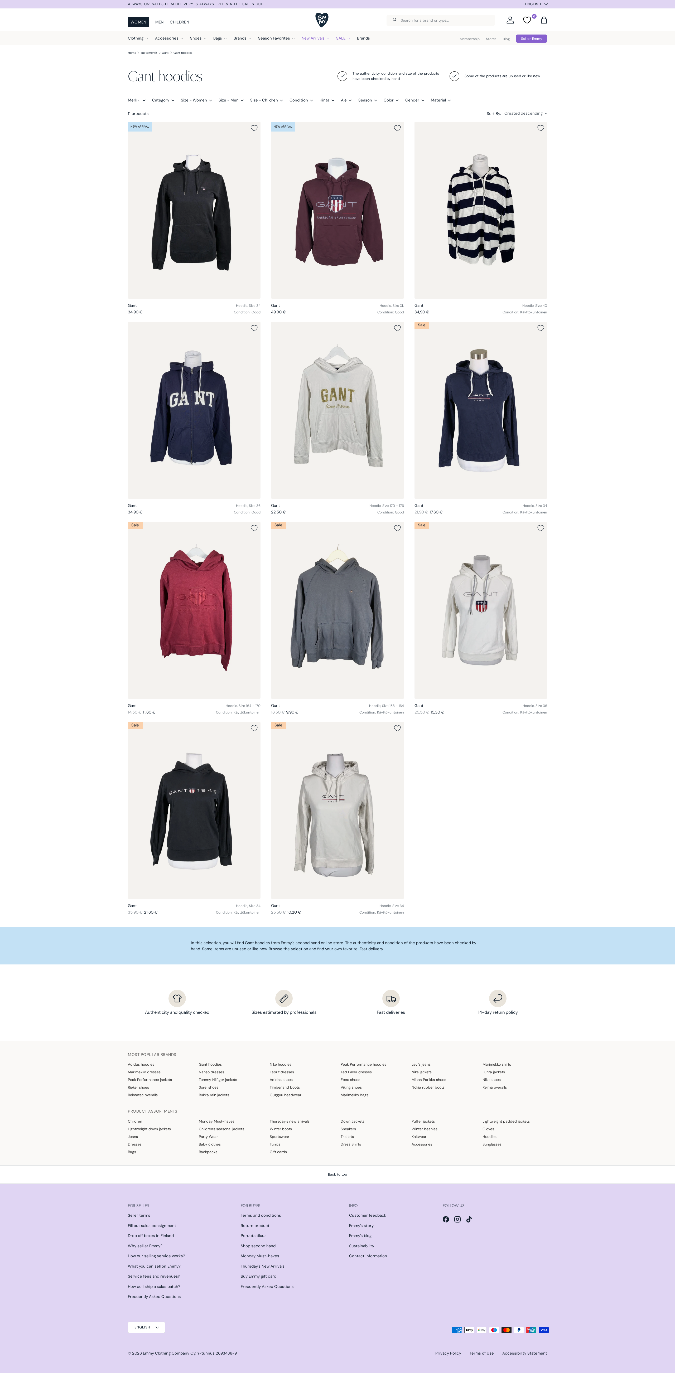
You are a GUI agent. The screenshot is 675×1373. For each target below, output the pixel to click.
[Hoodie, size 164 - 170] (194, 610)
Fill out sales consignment (152, 1225)
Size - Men (229, 100)
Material (438, 100)
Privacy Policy (448, 1353)
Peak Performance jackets (150, 1079)
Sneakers (348, 1129)
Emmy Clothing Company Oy (169, 1353)
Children (179, 22)
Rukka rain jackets (214, 1095)
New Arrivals (313, 38)
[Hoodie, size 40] (480, 210)
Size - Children (264, 100)
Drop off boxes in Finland (151, 1235)
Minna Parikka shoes (429, 1079)
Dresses (135, 1144)
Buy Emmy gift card (258, 1276)
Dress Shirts (351, 1144)
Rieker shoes (138, 1087)
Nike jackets (422, 1072)
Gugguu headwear (285, 1095)
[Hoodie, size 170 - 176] (337, 410)
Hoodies (489, 1136)
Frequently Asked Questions (154, 1296)
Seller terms (139, 1215)
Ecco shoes (350, 1079)
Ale (344, 100)
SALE (340, 38)
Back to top (337, 1174)
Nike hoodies (280, 1064)
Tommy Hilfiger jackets (218, 1079)
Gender (412, 100)
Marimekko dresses (144, 1072)
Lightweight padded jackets (506, 1121)
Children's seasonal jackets (221, 1129)
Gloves (488, 1129)
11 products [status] (138, 113)
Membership (470, 39)
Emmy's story (361, 1225)
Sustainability (361, 1246)
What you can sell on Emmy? (154, 1266)
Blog (506, 39)
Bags (217, 38)
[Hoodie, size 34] (194, 210)
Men (159, 22)
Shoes (196, 38)
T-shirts (347, 1136)
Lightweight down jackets (149, 1129)
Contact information (368, 1256)
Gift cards (278, 1151)
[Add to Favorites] (254, 128)
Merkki (134, 100)
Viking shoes (351, 1087)
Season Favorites (274, 38)
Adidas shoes (281, 1079)
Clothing (135, 38)
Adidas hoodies (141, 1064)
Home (132, 53)
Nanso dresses (211, 1072)
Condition (299, 100)
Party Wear (208, 1136)
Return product (255, 1225)
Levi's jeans (421, 1064)
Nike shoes (492, 1079)
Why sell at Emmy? (145, 1246)
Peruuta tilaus (254, 1235)
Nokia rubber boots (428, 1087)
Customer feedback (367, 1215)
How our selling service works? (156, 1256)
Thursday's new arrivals (290, 1121)
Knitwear (419, 1136)
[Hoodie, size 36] (194, 410)
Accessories (167, 38)
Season (365, 100)
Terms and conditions (261, 1215)
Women (138, 22)
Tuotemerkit (149, 53)
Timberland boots (285, 1087)
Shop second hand (258, 1246)
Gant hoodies (182, 53)
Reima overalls (495, 1087)
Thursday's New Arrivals (263, 1266)
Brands (240, 38)
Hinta (324, 100)
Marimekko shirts (497, 1064)
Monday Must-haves (216, 1121)
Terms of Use (482, 1353)
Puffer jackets (423, 1121)
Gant (165, 53)
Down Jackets (352, 1121)
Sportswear (279, 1136)
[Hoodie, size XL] (337, 210)
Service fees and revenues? (154, 1276)
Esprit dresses (282, 1072)
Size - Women (194, 100)
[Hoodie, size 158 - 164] (337, 610)
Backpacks (208, 1151)
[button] (544, 20)
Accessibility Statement (524, 1353)
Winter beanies (424, 1129)
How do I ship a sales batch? (154, 1286)
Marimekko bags (354, 1095)
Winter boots (281, 1129)
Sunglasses (492, 1144)
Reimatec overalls (143, 1095)
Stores (491, 39)
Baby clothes (210, 1144)
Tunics (275, 1144)
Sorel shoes (208, 1087)
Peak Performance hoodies (363, 1064)
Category (160, 100)
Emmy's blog (360, 1235)
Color (389, 100)
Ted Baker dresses (356, 1072)
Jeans (133, 1136)
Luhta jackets (494, 1072)
